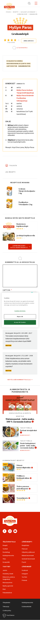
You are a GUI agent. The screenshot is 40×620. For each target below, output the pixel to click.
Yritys (4, 559)
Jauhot (5, 570)
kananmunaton (24, 66)
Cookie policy (7, 610)
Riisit (4, 589)
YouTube (15, 531)
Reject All (20, 316)
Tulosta (13, 165)
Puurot (24, 562)
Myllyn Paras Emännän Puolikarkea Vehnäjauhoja (25, 98)
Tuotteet (5, 549)
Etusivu (8, 12)
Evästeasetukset (26, 606)
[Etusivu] (9, 6)
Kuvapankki (6, 562)
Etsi (29, 3)
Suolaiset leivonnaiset (28, 12)
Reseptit (15, 12)
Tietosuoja (6, 606)
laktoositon (12, 66)
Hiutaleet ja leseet (8, 574)
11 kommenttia (21, 48)
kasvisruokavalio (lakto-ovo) (19, 63)
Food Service (10, 615)
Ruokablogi (6, 552)
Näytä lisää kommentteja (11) (19, 379)
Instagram (10, 531)
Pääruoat (24, 549)
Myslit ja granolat (8, 586)
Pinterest (24, 580)
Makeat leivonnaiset (28, 555)
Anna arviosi (29, 41)
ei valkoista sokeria (15, 61)
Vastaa (8, 345)
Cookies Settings (20, 311)
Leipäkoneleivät (22, 14)
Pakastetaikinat (7, 593)
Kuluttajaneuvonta (8, 555)
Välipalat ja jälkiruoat (28, 552)
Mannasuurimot (7, 583)
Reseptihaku (25, 545)
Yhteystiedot (6, 602)
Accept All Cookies (20, 322)
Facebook (4, 531)
